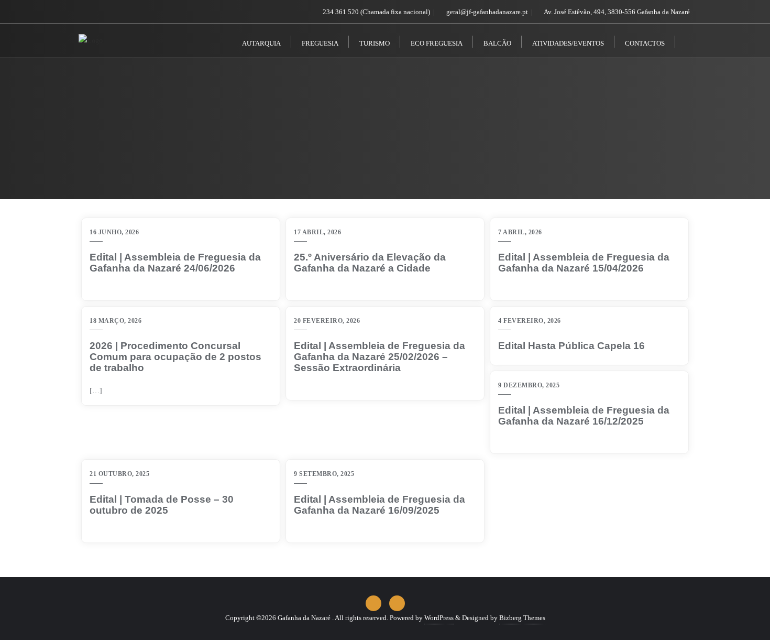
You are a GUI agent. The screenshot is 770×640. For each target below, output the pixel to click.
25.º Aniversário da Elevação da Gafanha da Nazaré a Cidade (370, 263)
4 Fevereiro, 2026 (529, 320)
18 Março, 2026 (115, 320)
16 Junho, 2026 (114, 232)
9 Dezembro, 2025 (528, 385)
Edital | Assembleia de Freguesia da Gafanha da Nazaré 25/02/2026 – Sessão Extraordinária (379, 357)
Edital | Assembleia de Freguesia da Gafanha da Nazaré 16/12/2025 (583, 416)
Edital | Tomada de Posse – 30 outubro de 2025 (162, 505)
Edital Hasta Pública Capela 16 (571, 346)
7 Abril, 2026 (520, 232)
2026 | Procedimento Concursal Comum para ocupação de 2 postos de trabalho (175, 357)
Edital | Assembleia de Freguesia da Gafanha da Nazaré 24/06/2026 (175, 263)
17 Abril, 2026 (317, 232)
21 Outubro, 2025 (119, 474)
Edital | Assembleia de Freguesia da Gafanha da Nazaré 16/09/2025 (379, 505)
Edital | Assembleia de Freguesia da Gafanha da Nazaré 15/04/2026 (583, 263)
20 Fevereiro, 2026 (327, 320)
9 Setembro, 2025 (324, 474)
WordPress (439, 618)
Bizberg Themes (522, 618)
